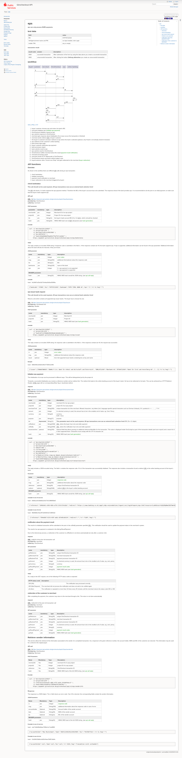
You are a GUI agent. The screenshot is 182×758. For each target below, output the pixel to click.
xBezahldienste (8, 22)
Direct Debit (7, 28)
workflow (163, 27)
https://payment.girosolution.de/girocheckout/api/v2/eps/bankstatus (53, 199)
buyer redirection (84, 160)
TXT (37, 125)
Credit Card (7, 26)
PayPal (5, 34)
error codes (60, 257)
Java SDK (6, 53)
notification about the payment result (167, 38)
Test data (6, 46)
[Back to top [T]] (180, 19)
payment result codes (63, 566)
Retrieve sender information (168, 43)
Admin (170, 1)
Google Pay (7, 31)
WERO (5, 36)
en (171, 18)
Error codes (7, 42)
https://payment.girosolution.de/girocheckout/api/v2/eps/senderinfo (53, 649)
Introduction (7, 16)
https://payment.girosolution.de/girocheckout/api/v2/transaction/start (53, 389)
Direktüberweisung (9, 29)
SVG (29, 125)
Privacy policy (8, 70)
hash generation (87, 221)
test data (163, 25)
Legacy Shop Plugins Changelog (12, 64)
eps (9, 12)
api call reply (89, 275)
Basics (5, 20)
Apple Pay (6, 25)
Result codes (7, 44)
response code (61, 480)
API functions (164, 29)
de (167, 18)
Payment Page (7, 33)
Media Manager (174, 6)
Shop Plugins (7, 63)
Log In (176, 1)
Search (176, 4)
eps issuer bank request (168, 34)
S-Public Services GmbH (10, 72)
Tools (5, 39)
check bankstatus (166, 32)
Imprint (6, 69)
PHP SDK (6, 52)
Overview (164, 30)
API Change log (8, 61)
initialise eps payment (53, 130)
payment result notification (69, 152)
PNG (33, 125)
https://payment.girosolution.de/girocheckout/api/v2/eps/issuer (51, 302)
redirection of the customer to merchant (169, 41)
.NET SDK (6, 55)
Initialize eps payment (167, 36)
